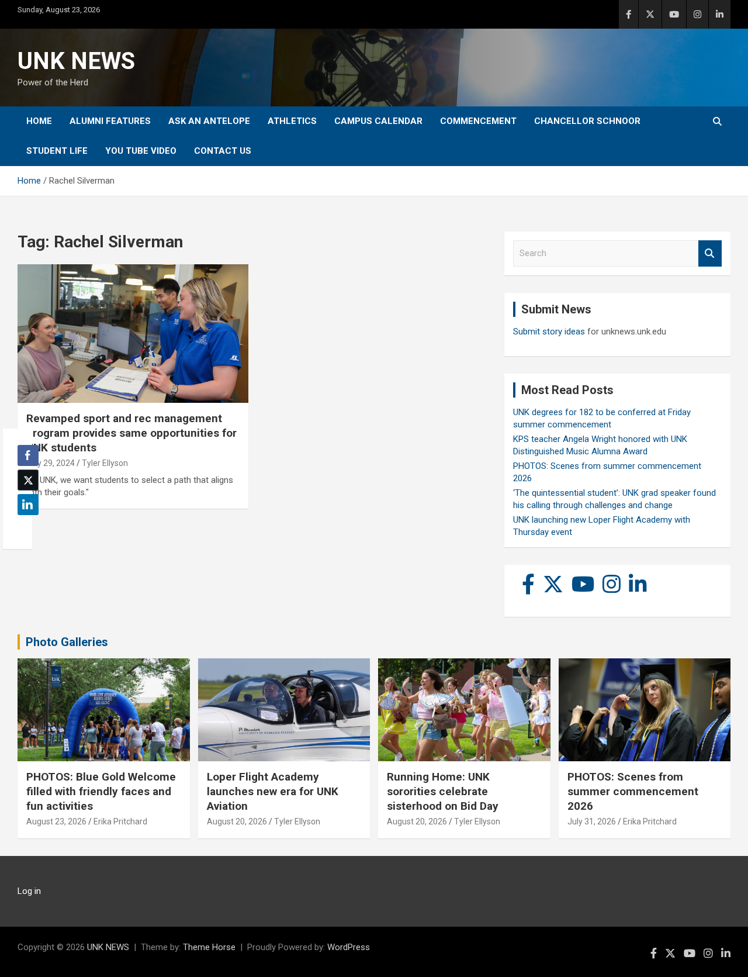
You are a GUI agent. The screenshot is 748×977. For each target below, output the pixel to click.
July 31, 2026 (591, 821)
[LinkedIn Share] (28, 504)
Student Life (57, 151)
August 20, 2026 (237, 821)
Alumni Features (110, 121)
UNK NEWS (76, 61)
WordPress (348, 947)
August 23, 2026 (56, 821)
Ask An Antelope (209, 121)
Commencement (478, 121)
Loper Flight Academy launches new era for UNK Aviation (272, 791)
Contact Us (222, 151)
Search (710, 253)
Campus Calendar (378, 121)
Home (39, 121)
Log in (29, 891)
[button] (25, 527)
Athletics (292, 121)
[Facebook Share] (28, 455)
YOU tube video (140, 151)
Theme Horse (209, 947)
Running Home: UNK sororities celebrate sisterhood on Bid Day (442, 791)
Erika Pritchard (120, 821)
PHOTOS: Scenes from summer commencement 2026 (632, 791)
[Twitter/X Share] (28, 480)
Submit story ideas (549, 331)
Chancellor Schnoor (587, 121)
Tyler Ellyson (105, 463)
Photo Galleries (67, 642)
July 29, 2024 (50, 463)
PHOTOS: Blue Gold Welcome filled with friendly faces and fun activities (101, 791)
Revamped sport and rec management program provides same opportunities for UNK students (131, 433)
